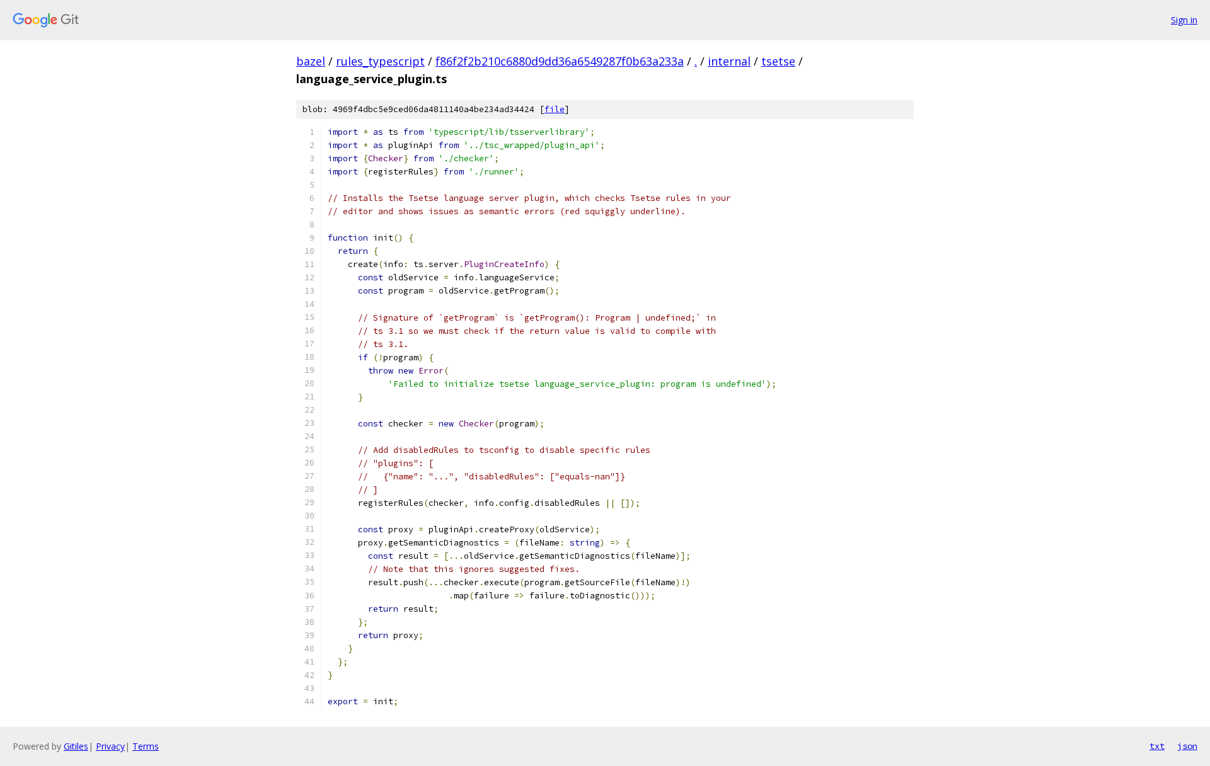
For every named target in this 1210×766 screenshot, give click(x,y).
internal (729, 61)
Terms (145, 746)
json (1187, 746)
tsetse (778, 61)
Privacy (110, 746)
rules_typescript (380, 61)
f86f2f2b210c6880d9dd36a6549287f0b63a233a (559, 61)
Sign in (1184, 20)
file (554, 109)
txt (1157, 746)
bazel (310, 61)
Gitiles (76, 746)
